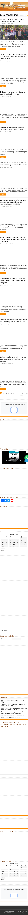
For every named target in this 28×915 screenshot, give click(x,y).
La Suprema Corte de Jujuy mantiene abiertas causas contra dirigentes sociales (13, 359)
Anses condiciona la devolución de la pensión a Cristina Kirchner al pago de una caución (13, 239)
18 (6, 544)
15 (21, 542)
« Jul (2, 550)
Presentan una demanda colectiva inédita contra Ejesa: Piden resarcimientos (12, 716)
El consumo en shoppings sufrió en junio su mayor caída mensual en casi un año (13, 712)
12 (10, 542)
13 (14, 542)
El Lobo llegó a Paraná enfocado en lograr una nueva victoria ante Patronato (14, 709)
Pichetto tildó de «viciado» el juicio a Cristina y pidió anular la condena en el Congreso (13, 281)
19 (10, 544)
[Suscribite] (26, 457)
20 (14, 544)
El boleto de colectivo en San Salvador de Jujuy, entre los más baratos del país (12, 701)
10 (3, 542)
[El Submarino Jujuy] (14, 6)
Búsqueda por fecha (6, 639)
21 (17, 544)
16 (25, 542)
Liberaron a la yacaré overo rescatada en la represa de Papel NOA (13, 705)
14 (17, 542)
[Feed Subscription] (27, 15)
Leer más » (3, 48)
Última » (21, 395)
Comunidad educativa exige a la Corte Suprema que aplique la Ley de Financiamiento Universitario (13, 202)
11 (6, 542)
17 (3, 544)
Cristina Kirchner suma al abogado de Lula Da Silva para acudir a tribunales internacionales (13, 56)
